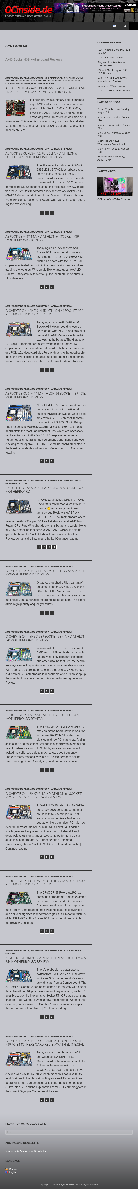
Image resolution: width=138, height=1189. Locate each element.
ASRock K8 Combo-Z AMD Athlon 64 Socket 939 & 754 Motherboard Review (45, 959)
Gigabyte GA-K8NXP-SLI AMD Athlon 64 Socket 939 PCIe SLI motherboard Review (43, 795)
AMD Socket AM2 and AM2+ (65, 480)
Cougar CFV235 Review (111, 85)
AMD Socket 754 (39, 77)
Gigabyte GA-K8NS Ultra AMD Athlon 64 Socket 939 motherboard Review (45, 572)
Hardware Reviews (42, 83)
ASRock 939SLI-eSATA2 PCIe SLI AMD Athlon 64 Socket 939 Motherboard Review (42, 155)
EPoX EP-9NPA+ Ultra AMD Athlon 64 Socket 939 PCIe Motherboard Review (45, 882)
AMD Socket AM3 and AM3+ (38, 80)
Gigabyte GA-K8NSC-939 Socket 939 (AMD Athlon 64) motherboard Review (45, 638)
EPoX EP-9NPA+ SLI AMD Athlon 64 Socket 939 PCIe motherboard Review (46, 716)
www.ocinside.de (71, 1184)
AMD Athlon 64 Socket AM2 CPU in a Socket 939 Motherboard (44, 489)
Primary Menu (133, 26)
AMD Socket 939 (59, 77)
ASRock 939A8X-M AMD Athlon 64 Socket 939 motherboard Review (42, 238)
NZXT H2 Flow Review (110, 57)
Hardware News (108, 102)
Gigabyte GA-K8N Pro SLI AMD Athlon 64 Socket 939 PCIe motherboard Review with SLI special (44, 1042)
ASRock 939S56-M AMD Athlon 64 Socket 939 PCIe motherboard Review (45, 395)
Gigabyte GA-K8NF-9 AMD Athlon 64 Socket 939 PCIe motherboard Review (44, 312)
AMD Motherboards (17, 77)
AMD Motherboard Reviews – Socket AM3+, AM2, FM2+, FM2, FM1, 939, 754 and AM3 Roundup (45, 90)
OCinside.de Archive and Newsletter (25, 1150)
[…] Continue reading (66, 538)
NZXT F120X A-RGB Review (113, 90)
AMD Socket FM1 (64, 80)
